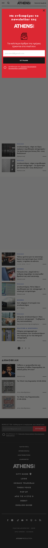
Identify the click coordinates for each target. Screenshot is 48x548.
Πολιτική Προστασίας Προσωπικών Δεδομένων (22, 67)
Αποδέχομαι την (22, 67)
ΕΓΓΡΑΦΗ (24, 60)
